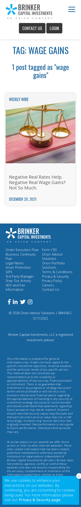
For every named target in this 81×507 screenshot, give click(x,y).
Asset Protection (18, 267)
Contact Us (32, 28)
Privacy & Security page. (40, 500)
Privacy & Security (55, 276)
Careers (48, 285)
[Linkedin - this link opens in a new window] (15, 302)
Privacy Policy (52, 281)
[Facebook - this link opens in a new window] (9, 302)
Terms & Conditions (57, 272)
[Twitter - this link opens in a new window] (22, 302)
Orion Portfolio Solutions (53, 265)
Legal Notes (15, 263)
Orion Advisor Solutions (52, 256)
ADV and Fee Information (15, 287)
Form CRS (49, 250)
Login (54, 28)
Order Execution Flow (22, 250)
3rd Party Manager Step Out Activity (20, 278)
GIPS (9, 272)
